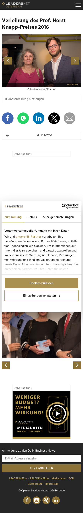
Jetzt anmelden (41, 468)
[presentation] (6, 365)
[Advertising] (41, 415)
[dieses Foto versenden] (69, 118)
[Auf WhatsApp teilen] (23, 118)
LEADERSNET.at (18, 478)
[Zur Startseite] (16, 5)
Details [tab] (32, 216)
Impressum (51, 484)
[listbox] (41, 330)
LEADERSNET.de (39, 478)
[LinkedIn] (56, 500)
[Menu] (78, 5)
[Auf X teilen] (54, 118)
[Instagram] (37, 500)
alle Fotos (44, 135)
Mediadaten (59, 478)
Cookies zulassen (42, 282)
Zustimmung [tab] (13, 216)
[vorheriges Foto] (22, 60)
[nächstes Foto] (61, 60)
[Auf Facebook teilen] (8, 118)
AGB (71, 478)
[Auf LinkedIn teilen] (38, 118)
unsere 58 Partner (28, 236)
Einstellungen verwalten (39, 295)
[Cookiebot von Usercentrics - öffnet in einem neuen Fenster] (62, 206)
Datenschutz (35, 484)
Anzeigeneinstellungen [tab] (58, 216)
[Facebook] (27, 500)
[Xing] (46, 500)
